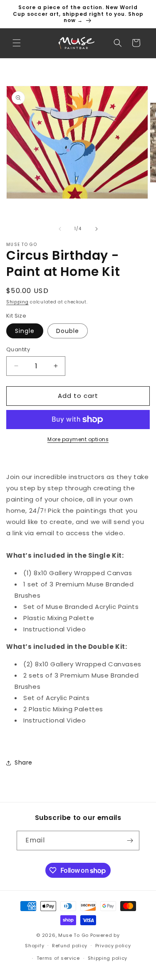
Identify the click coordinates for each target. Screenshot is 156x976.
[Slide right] (96, 229)
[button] (16, 43)
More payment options (78, 439)
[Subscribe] (130, 840)
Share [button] (23, 762)
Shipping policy (108, 958)
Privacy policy (113, 945)
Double (67, 331)
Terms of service (58, 958)
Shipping (17, 302)
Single (25, 331)
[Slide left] (60, 229)
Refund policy (69, 945)
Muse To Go (73, 935)
